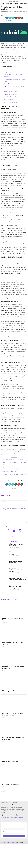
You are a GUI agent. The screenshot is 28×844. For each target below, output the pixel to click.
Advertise (15, 817)
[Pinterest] (13, 815)
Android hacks (8, 480)
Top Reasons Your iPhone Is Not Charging (13, 459)
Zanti (22, 480)
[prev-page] (2, 791)
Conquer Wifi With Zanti (9, 72)
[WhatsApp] (12, 18)
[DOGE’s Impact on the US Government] (4, 571)
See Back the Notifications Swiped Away (14, 86)
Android (3, 20)
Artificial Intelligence (12, 560)
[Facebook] (6, 18)
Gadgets (10, 543)
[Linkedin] (15, 18)
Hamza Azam (11, 572)
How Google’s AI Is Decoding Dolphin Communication (16, 562)
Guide (10, 551)
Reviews (10, 585)
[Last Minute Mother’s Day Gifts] (14, 774)
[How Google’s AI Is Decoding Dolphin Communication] (4, 563)
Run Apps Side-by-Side (9, 99)
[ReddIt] (18, 18)
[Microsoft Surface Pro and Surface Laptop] (4, 546)
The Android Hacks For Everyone (10, 70)
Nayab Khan (11, 547)
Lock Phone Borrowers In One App (12, 96)
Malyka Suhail (11, 555)
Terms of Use (9, 817)
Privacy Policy (20, 817)
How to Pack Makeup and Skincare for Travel (18, 553)
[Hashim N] (2, 15)
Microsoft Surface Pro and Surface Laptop (16, 545)
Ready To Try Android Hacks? (10, 102)
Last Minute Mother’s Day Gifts (11, 784)
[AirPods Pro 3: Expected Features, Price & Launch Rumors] (4, 580)
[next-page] (4, 791)
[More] (24, 18)
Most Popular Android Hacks (10, 471)
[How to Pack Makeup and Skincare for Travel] (4, 554)
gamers (12, 197)
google (13, 480)
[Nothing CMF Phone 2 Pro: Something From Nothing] (4, 588)
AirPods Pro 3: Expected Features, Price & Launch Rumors (17, 579)
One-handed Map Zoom (9, 83)
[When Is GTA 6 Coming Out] (14, 752)
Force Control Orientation (10, 89)
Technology (10, 20)
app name (23, 175)
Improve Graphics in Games (10, 91)
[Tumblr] (21, 18)
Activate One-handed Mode (10, 94)
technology (18, 480)
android (3, 480)
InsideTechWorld (11, 842)
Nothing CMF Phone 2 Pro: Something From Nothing (15, 587)
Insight (7, 20)
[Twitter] (9, 18)
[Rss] (17, 815)
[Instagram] (14, 530)
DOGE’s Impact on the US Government (15, 570)
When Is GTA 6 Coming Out (10, 761)
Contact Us (3, 817)
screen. (14, 325)
